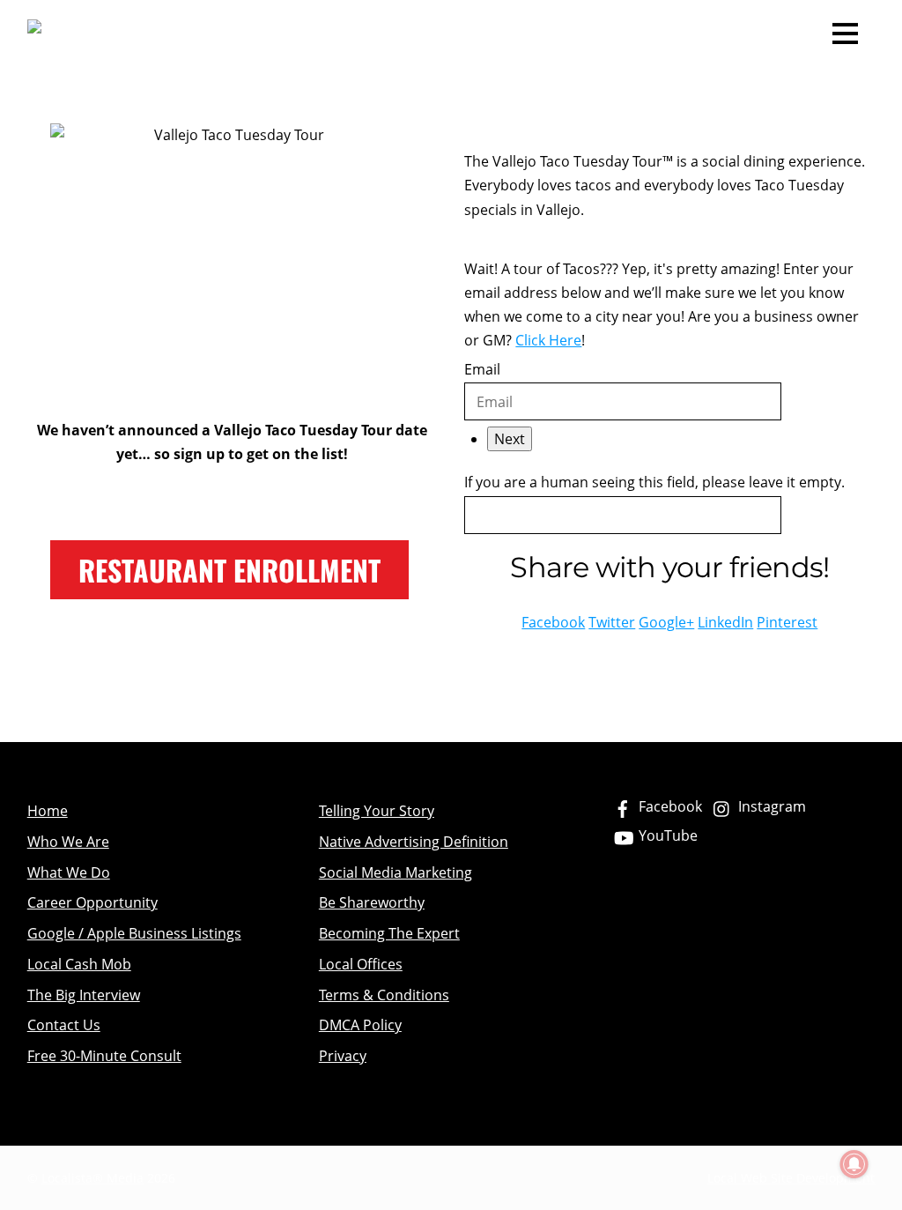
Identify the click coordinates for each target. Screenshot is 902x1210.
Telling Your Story (376, 810)
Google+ (666, 622)
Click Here (548, 340)
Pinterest (787, 622)
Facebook (553, 622)
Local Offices (361, 964)
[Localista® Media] (156, 32)
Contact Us (63, 1025)
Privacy (342, 1055)
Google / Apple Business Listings (134, 933)
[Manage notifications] (854, 1164)
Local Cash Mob (79, 964)
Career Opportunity (92, 902)
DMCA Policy (360, 1025)
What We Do (68, 872)
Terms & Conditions (384, 995)
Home (47, 810)
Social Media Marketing (395, 872)
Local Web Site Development (791, 1177)
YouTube (666, 835)
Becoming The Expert (389, 933)
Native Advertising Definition (413, 841)
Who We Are (68, 841)
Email (482, 369)
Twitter (611, 622)
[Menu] (845, 31)
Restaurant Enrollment (229, 569)
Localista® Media (92, 1177)
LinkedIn (725, 622)
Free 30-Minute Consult (104, 1055)
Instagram (770, 806)
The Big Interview (83, 995)
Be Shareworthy (372, 902)
